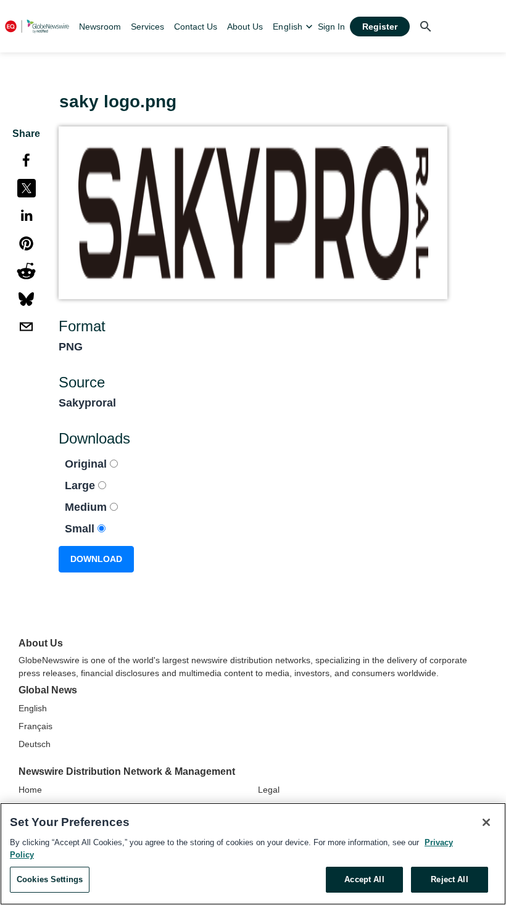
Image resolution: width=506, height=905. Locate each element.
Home (30, 790)
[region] (253, 854)
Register (379, 26)
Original (87, 464)
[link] (100, 26)
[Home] (37, 26)
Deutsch (35, 744)
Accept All (364, 879)
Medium (87, 507)
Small (81, 529)
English (33, 708)
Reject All (449, 879)
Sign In (331, 26)
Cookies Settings (50, 879)
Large (81, 485)
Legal (269, 790)
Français (35, 726)
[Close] (486, 822)
